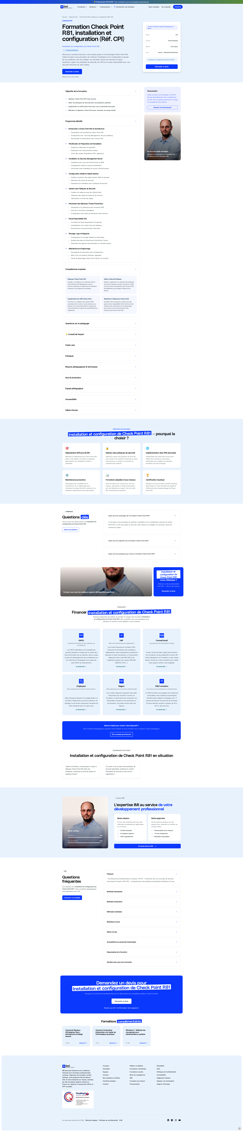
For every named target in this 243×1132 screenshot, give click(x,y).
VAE (131, 1078)
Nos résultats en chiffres (111, 1078)
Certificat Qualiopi (109, 1081)
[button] (124, 7)
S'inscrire (178, 7)
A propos (106, 1066)
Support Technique (163, 1084)
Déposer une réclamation (165, 1081)
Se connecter (166, 7)
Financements (135, 1084)
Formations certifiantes (138, 1069)
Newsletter (160, 1066)
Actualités (106, 1069)
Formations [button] (81, 7)
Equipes (105, 1072)
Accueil (64, 17)
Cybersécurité (73, 17)
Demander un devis (72, 71)
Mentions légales (91, 1120)
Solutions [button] (92, 7)
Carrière (105, 1075)
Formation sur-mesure (137, 1081)
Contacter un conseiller (72, 898)
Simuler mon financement (162, 107)
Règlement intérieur (164, 1078)
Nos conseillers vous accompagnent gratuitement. (132, 2)
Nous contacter (154, 7)
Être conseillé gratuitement (121, 734)
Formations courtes (136, 1072)
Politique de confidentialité (108, 1120)
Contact (105, 1084)
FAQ (158, 1069)
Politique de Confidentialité (166, 1072)
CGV (120, 1120)
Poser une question (70, 529)
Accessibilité (161, 1075)
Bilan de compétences (137, 1075)
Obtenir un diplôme (136, 1066)
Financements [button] (105, 7)
